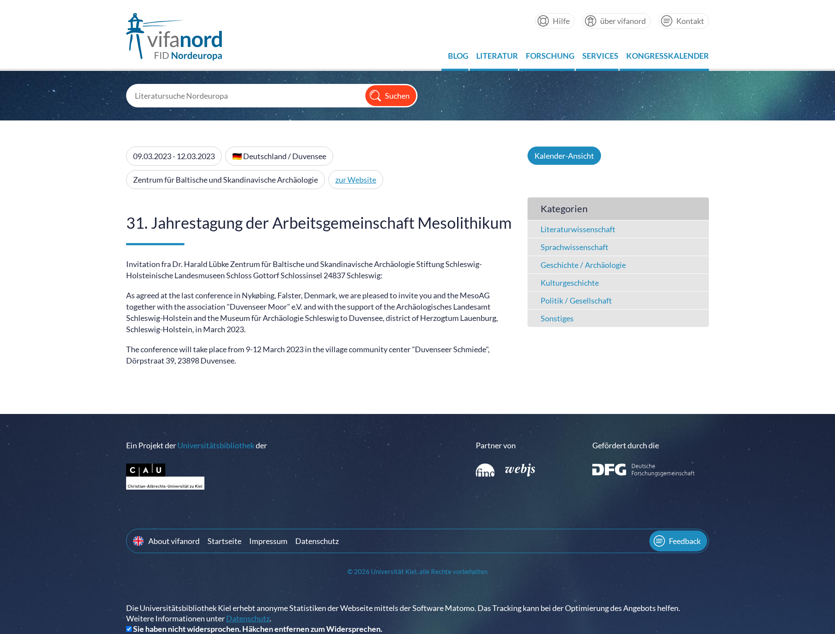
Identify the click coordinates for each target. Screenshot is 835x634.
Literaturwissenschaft (578, 229)
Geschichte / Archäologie (583, 265)
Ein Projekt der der (196, 445)
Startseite (224, 541)
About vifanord (174, 541)
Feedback (685, 541)
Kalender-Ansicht (564, 155)
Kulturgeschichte (570, 282)
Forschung (550, 58)
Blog (458, 58)
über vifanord (623, 21)
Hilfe (561, 21)
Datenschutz (317, 541)
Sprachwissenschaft (574, 247)
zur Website (355, 179)
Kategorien (564, 208)
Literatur (497, 58)
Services (600, 58)
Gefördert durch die (625, 445)
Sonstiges (557, 318)
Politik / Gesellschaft (576, 300)
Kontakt (690, 21)
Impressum (268, 541)
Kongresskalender (667, 58)
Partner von (496, 445)
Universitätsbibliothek (215, 445)
